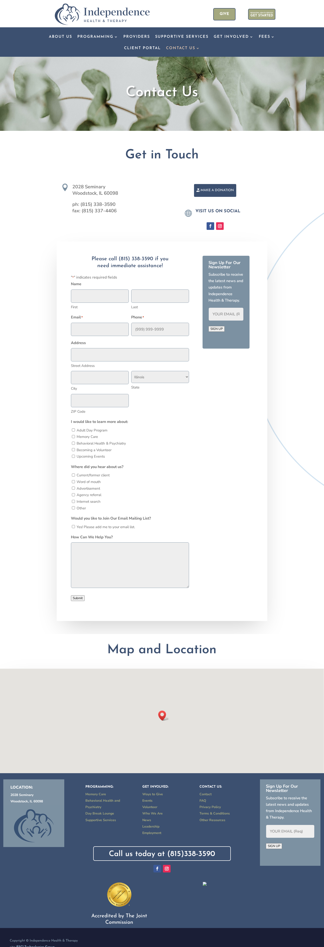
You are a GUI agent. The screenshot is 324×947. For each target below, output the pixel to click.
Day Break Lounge (99, 813)
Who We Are (152, 813)
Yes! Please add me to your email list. (106, 527)
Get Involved (231, 37)
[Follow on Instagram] (220, 226)
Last (134, 307)
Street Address (83, 365)
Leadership (150, 826)
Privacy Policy (210, 807)
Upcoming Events (91, 456)
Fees (264, 37)
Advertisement (88, 488)
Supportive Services (181, 37)
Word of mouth (89, 481)
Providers (136, 37)
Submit (78, 598)
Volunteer (149, 807)
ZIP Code (78, 411)
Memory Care (87, 436)
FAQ (202, 800)
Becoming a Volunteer (94, 450)
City (74, 388)
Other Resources (212, 820)
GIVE (224, 14)
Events (147, 800)
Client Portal (142, 48)
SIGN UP (216, 329)
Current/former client (93, 475)
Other (81, 508)
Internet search (89, 501)
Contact (205, 794)
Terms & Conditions (214, 813)
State (135, 387)
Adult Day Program (92, 430)
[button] (163, 715)
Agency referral (89, 494)
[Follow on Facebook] (210, 226)
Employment (151, 833)
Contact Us (180, 48)
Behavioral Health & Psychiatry (101, 443)
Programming (95, 37)
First (74, 307)
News (146, 820)
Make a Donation (217, 190)
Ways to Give (152, 794)
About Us (60, 37)
